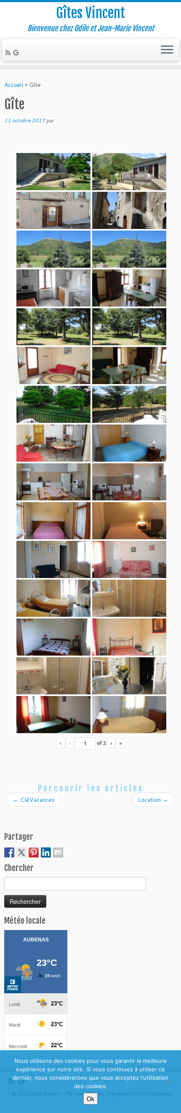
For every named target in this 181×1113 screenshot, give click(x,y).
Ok (90, 1098)
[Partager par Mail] (58, 852)
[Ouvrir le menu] (167, 50)
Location (153, 800)
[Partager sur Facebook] (9, 852)
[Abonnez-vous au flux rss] (9, 52)
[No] (170, 1082)
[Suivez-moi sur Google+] (17, 52)
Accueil (13, 85)
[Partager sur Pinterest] (34, 852)
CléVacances (34, 800)
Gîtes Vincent (90, 13)
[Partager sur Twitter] (21, 852)
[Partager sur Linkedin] (46, 852)
